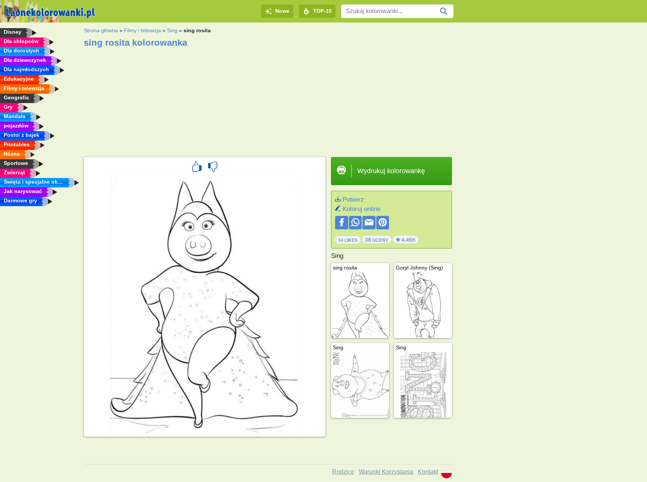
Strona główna (101, 30)
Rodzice (343, 472)
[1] (197, 168)
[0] (213, 168)
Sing (172, 30)
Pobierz (353, 199)
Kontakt (428, 472)
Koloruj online (361, 209)
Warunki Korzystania (386, 472)
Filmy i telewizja (142, 30)
